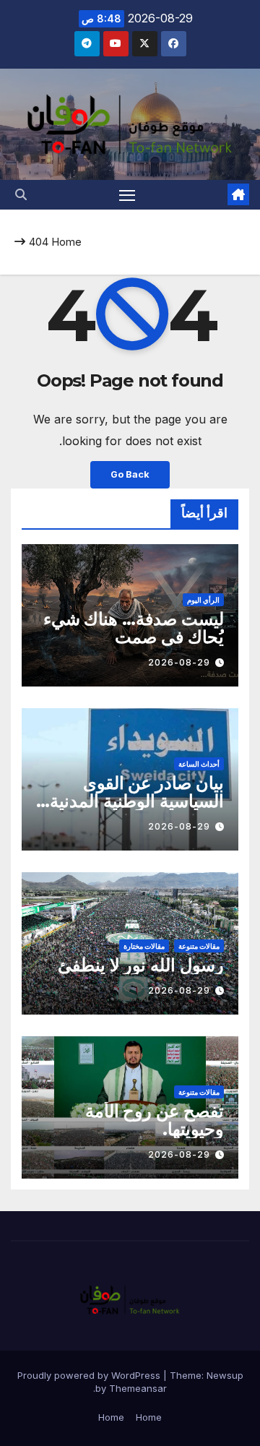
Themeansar (138, 1388)
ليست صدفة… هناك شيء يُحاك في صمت (133, 627)
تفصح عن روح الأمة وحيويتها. (154, 1120)
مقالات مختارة (144, 946)
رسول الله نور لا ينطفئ (141, 965)
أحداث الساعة (199, 763)
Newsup (225, 1375)
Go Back (130, 474)
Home (66, 242)
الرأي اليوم (203, 599)
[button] (21, 194)
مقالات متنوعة (199, 946)
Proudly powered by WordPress (90, 1375)
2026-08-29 (179, 662)
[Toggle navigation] (127, 195)
